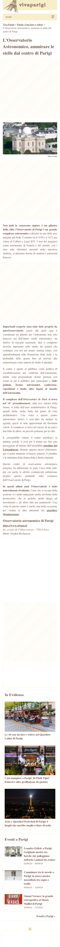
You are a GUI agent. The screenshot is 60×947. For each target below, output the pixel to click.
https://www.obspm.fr (15, 525)
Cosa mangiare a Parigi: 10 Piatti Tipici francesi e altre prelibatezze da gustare (27, 780)
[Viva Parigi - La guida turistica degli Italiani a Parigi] (30, 7)
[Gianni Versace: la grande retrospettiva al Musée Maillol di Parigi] (13, 903)
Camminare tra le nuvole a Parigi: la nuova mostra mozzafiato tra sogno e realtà (39, 877)
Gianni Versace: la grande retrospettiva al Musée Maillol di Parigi (38, 900)
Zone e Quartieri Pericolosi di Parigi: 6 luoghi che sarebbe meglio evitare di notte (28, 823)
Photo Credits (52, 156)
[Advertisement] (30, 88)
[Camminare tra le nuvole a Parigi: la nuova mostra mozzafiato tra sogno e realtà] (13, 879)
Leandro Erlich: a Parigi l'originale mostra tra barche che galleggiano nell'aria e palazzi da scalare (39, 854)
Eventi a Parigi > (45, 916)
